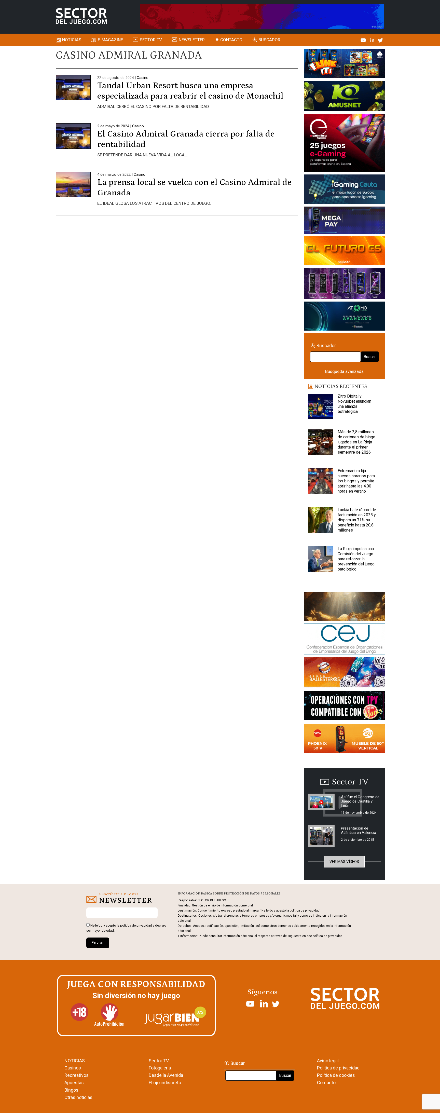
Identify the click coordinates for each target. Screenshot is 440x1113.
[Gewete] (344, 284)
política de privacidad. (328, 936)
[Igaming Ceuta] (344, 190)
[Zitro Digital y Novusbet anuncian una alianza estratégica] (321, 406)
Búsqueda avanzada (344, 371)
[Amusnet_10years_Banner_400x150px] (344, 97)
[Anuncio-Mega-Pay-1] (344, 221)
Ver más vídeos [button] (344, 861)
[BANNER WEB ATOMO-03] (344, 317)
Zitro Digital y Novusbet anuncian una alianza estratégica (354, 404)
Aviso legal (328, 1060)
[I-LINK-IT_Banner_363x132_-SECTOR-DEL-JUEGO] (344, 64)
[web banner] (344, 143)
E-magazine (110, 39)
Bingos (71, 1090)
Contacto (231, 39)
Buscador (269, 39)
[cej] (344, 639)
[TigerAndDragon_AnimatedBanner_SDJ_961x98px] (262, 16)
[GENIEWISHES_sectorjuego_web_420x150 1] (344, 607)
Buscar (370, 356)
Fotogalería (160, 1067)
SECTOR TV (151, 39)
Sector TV (159, 1060)
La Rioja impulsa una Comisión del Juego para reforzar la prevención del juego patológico (356, 559)
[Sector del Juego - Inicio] (81, 16)
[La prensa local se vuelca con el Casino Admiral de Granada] (73, 188)
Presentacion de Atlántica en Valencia (358, 830)
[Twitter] (380, 39)
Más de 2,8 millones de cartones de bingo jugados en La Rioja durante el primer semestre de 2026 (356, 442)
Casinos (72, 1067)
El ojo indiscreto (165, 1082)
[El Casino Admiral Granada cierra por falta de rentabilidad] (73, 140)
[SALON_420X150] (344, 251)
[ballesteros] (344, 673)
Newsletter (192, 39)
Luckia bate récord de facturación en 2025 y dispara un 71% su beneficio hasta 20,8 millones (357, 520)
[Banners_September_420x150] (344, 739)
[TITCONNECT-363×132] (344, 706)
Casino (142, 77)
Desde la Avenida (166, 1075)
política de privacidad (136, 925)
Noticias (71, 39)
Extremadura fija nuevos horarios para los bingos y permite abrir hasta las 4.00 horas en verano (356, 481)
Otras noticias (78, 1097)
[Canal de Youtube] (363, 39)
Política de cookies (336, 1075)
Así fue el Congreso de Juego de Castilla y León (360, 801)
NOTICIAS (74, 1060)
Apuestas (74, 1082)
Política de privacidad (338, 1067)
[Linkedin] (373, 39)
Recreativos (76, 1075)
